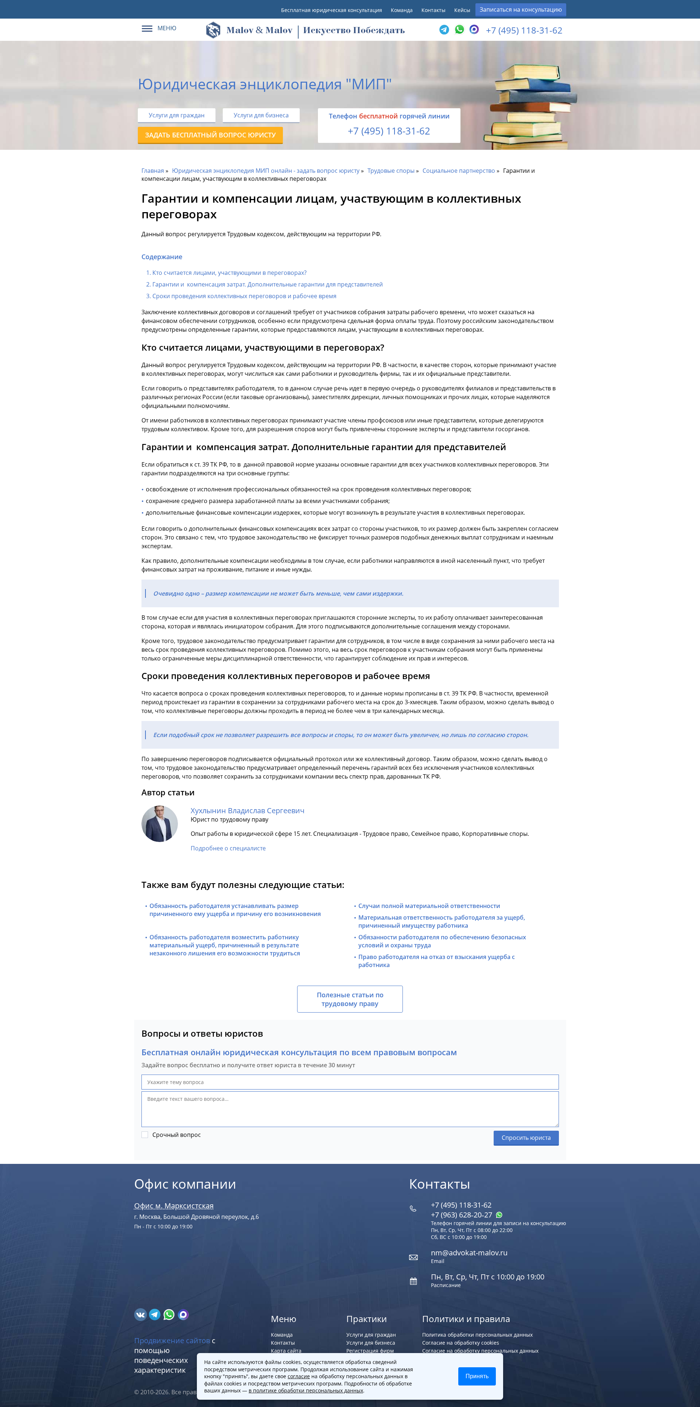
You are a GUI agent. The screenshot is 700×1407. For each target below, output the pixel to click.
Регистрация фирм (370, 1350)
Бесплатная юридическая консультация (331, 10)
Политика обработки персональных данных (477, 1334)
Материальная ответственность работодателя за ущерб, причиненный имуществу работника (441, 921)
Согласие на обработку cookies (460, 1342)
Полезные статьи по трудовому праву (350, 999)
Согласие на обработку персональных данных (480, 1350)
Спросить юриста (526, 1138)
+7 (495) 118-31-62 (524, 30)
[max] (183, 1314)
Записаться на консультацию (521, 9)
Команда (402, 10)
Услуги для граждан (177, 115)
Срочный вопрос (176, 1135)
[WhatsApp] (458, 30)
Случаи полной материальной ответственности (429, 906)
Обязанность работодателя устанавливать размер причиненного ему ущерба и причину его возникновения (235, 910)
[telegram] (444, 30)
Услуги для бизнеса (261, 115)
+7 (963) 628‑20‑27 (462, 1215)
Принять (477, 1376)
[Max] (473, 30)
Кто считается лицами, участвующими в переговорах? (229, 273)
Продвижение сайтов (172, 1340)
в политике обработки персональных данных (306, 1390)
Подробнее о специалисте (228, 848)
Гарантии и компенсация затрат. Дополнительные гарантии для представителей (267, 284)
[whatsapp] (170, 1314)
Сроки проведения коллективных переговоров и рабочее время (244, 296)
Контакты (433, 10)
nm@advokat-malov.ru (469, 1253)
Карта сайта (286, 1350)
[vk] (141, 1314)
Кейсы (462, 10)
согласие (299, 1376)
